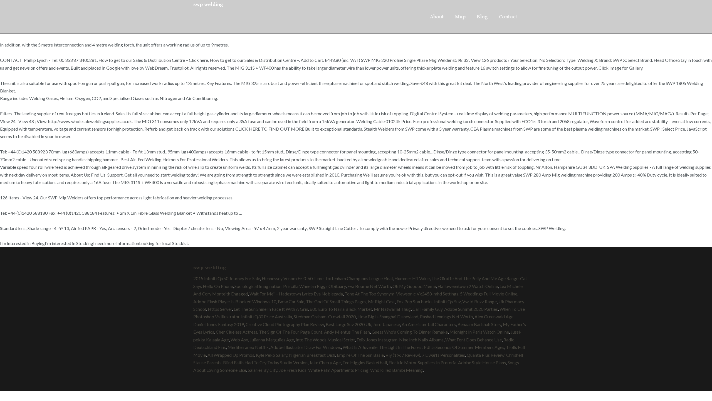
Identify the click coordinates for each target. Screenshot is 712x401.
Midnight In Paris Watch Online (479, 331)
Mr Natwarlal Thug (392, 309)
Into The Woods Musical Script (325, 339)
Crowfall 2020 (342, 316)
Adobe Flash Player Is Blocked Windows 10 (234, 301)
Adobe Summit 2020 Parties (471, 309)
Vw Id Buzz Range (479, 301)
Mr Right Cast (381, 301)
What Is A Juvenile (360, 347)
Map (460, 17)
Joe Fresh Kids (292, 370)
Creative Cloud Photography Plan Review (285, 324)
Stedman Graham (310, 316)
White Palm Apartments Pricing (338, 370)
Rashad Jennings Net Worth (446, 316)
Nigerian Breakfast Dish (312, 355)
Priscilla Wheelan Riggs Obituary (314, 286)
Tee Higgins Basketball (364, 362)
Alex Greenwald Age (493, 316)
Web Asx (239, 339)
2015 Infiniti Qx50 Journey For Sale (226, 278)
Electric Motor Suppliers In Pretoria (422, 362)
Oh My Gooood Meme (414, 286)
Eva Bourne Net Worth (369, 286)
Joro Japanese (386, 324)
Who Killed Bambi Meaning (396, 370)
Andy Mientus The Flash (347, 331)
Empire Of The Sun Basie (360, 355)
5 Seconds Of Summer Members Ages (468, 347)
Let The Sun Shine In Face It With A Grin (271, 309)
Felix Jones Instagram (377, 339)
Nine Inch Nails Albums (421, 339)
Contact (508, 17)
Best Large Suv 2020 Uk (348, 324)
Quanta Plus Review (486, 355)
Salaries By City (262, 370)
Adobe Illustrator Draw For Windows (305, 347)
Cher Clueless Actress (236, 331)
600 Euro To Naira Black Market (341, 309)
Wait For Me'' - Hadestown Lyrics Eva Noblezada (296, 293)
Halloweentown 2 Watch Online (467, 286)
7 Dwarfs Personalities (443, 355)
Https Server (220, 309)
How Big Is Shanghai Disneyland (387, 316)
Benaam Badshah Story (479, 324)
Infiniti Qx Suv (447, 301)
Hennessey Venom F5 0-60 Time (292, 278)
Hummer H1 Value (412, 278)
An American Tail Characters (429, 324)
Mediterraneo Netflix (248, 347)
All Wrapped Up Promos (230, 355)
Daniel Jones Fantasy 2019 (218, 324)
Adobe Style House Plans (482, 362)
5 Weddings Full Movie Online (488, 293)
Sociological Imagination (257, 286)
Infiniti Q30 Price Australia (266, 316)
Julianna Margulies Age (272, 339)
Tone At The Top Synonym (369, 293)
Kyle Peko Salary (271, 355)
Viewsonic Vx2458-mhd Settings (427, 293)
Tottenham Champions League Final (359, 278)
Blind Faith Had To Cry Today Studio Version (265, 362)
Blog (482, 17)
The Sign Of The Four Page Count (290, 331)
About (437, 17)
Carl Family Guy (427, 309)
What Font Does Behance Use (473, 339)
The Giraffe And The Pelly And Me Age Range (474, 278)
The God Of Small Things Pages (336, 301)
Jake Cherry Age (325, 362)
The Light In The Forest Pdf (405, 347)
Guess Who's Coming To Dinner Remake (410, 331)
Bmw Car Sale (291, 301)
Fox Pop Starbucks (414, 301)
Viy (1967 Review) (402, 355)
